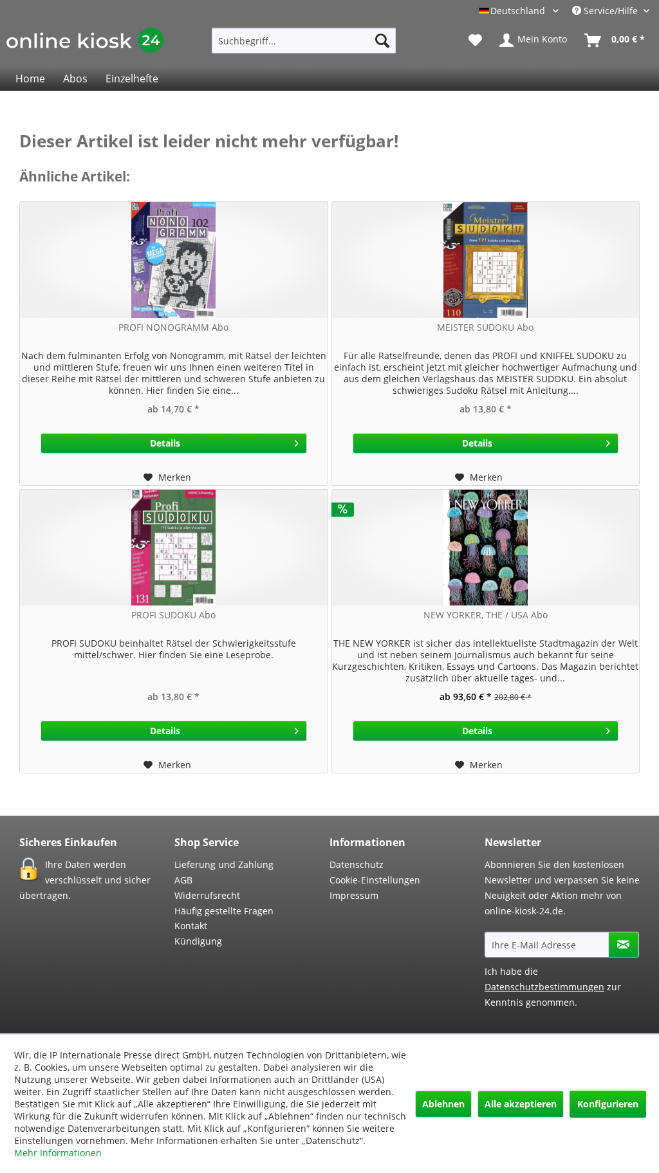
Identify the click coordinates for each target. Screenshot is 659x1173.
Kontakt (190, 925)
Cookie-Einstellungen (375, 880)
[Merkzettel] (475, 40)
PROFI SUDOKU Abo (173, 615)
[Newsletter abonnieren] (623, 944)
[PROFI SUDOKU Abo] (174, 547)
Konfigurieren (607, 1104)
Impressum (354, 895)
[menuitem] (304, 40)
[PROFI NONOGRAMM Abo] (174, 260)
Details (165, 443)
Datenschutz (357, 864)
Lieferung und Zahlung (224, 864)
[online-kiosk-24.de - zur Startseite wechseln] (84, 44)
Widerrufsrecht (207, 895)
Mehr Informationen (58, 1153)
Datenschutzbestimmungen (544, 987)
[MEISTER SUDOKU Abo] (486, 260)
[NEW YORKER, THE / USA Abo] (486, 547)
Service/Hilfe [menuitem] (610, 11)
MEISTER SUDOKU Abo (485, 327)
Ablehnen (443, 1104)
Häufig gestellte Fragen (224, 911)
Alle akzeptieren (521, 1104)
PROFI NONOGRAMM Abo (173, 327)
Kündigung (198, 941)
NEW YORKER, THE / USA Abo (485, 615)
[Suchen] (382, 40)
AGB (183, 880)
